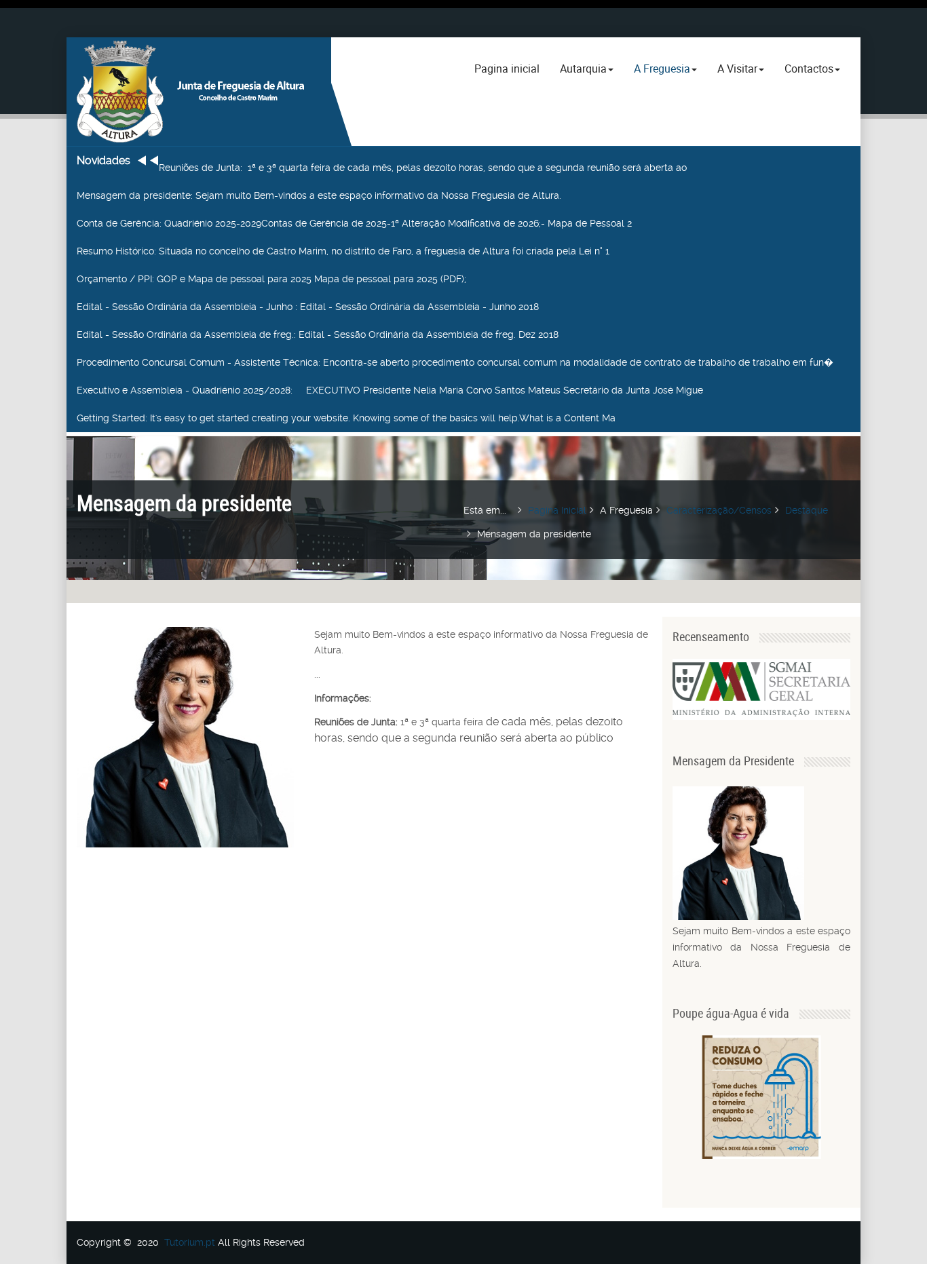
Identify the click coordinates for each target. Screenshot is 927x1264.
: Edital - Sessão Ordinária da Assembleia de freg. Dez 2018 (318, 334)
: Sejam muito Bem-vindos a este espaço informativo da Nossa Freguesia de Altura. (319, 195)
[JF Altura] (199, 91)
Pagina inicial (507, 68)
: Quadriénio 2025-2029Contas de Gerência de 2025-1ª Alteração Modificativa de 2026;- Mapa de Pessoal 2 (354, 223)
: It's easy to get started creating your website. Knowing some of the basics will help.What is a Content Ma (346, 418)
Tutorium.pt (189, 1242)
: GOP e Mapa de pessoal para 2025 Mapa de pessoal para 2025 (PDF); (271, 278)
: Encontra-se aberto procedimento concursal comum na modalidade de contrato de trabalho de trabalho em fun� (455, 362)
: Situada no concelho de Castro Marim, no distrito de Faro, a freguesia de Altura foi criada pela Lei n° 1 (343, 251)
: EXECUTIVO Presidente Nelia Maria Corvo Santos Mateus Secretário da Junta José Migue (390, 390)
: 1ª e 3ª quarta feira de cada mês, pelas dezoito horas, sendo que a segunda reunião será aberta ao (423, 167)
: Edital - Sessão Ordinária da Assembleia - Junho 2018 (308, 306)
